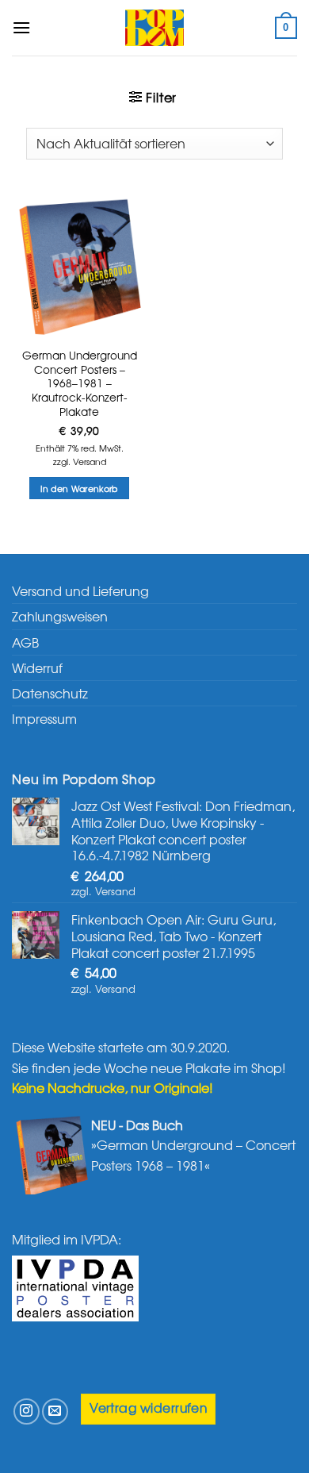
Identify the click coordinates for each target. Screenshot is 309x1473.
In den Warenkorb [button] (78, 488)
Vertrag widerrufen (148, 1407)
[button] (21, 27)
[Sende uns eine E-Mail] (55, 1411)
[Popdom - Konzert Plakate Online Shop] (154, 28)
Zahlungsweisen (60, 615)
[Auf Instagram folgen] (26, 1411)
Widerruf (37, 667)
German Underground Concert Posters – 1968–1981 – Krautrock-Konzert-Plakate (79, 383)
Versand (89, 461)
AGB (25, 642)
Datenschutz (50, 692)
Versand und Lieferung (80, 590)
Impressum (44, 718)
